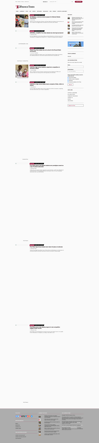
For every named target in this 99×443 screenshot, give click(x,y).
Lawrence (22, 11)
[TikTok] (24, 416)
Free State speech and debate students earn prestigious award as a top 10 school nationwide (46, 166)
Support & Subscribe (62, 11)
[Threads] (22, 416)
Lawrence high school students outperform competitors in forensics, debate (45, 67)
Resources (45, 11)
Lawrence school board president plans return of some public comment (52, 434)
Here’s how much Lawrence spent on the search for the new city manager (77, 22)
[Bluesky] (32, 416)
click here (78, 422)
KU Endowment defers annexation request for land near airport (77, 25)
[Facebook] (16, 416)
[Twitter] (18, 416)
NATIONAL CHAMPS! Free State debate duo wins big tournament (46, 33)
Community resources (73, 95)
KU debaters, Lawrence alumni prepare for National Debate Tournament (45, 17)
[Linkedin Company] (26, 416)
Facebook (43, 1)
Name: (69, 65)
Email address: (71, 69)
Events (34, 11)
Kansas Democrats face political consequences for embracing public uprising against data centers (77, 29)
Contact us (22, 1)
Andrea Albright (33, 70)
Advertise (19, 1)
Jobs (50, 11)
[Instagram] (20, 416)
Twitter (44, 1)
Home (17, 11)
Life (30, 11)
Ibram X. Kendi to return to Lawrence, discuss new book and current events (77, 33)
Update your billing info (20, 436)
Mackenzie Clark (33, 34)
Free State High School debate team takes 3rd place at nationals (46, 247)
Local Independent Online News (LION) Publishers (72, 425)
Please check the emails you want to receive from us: (75, 75)
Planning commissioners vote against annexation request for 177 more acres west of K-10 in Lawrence (77, 18)
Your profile (18, 438)
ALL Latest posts (71, 94)
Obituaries (39, 11)
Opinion (54, 11)
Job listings (70, 100)
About (16, 1)
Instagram (45, 1)
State (27, 11)
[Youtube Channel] (28, 416)
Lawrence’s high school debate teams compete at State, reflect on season (47, 84)
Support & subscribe (72, 92)
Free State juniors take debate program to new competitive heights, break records (45, 327)
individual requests (74, 427)
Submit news (27, 1)
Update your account (20, 435)
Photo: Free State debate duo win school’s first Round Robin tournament (45, 50)
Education (32, 15)
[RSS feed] (30, 416)
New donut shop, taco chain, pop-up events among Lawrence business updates (51, 431)
